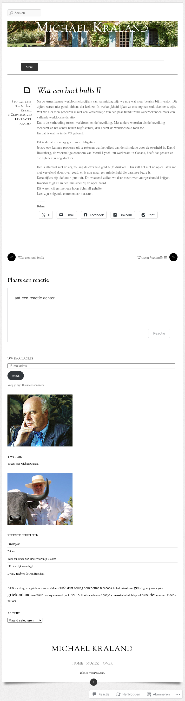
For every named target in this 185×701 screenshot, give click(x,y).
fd (114, 588)
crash (62, 587)
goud (138, 587)
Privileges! (13, 544)
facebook (106, 588)
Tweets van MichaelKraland (23, 463)
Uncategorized (21, 115)
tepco (136, 595)
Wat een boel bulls (31, 258)
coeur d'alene (50, 588)
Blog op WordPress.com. (92, 673)
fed (118, 588)
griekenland (19, 594)
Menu (29, 67)
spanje (105, 594)
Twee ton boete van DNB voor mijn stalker (31, 559)
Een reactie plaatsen (23, 121)
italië (39, 594)
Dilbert (11, 551)
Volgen (16, 375)
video (170, 595)
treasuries (147, 594)
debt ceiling (75, 587)
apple (32, 588)
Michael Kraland (92, 28)
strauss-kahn (118, 595)
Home (77, 664)
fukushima (126, 588)
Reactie (159, 333)
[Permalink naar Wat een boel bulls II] (28, 90)
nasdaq (48, 595)
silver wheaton (92, 595)
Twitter (14, 457)
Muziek (92, 664)
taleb (129, 595)
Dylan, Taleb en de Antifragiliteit (25, 573)
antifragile (21, 588)
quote (67, 595)
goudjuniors (150, 588)
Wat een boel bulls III (152, 258)
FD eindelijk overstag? (20, 566)
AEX (10, 588)
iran (33, 595)
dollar (88, 588)
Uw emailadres (20, 359)
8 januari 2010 (22, 102)
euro (95, 587)
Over (107, 664)
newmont (58, 595)
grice (160, 588)
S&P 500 (77, 595)
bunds (38, 588)
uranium (161, 595)
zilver (11, 601)
